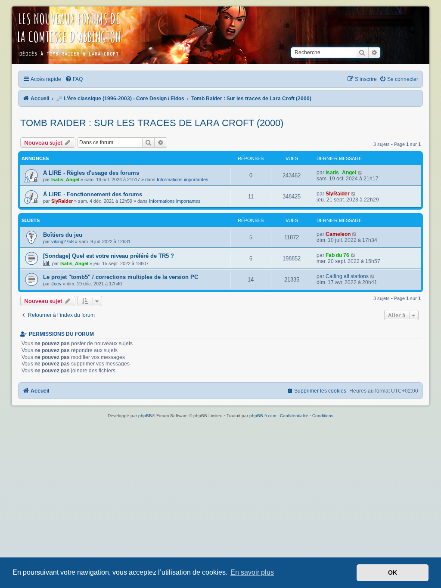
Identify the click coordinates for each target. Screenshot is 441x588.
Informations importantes (182, 179)
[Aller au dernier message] (360, 173)
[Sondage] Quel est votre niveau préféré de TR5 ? (108, 256)
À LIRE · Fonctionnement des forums (92, 194)
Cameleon (338, 234)
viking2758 (62, 241)
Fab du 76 (337, 255)
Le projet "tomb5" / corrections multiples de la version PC (120, 277)
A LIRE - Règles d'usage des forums (91, 173)
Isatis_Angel (65, 179)
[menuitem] (74, 79)
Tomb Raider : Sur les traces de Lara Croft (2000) (151, 123)
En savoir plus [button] (252, 572)
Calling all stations (347, 276)
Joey (56, 283)
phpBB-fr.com (262, 415)
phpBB (145, 415)
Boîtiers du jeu (62, 235)
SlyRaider (62, 201)
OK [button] (392, 572)
